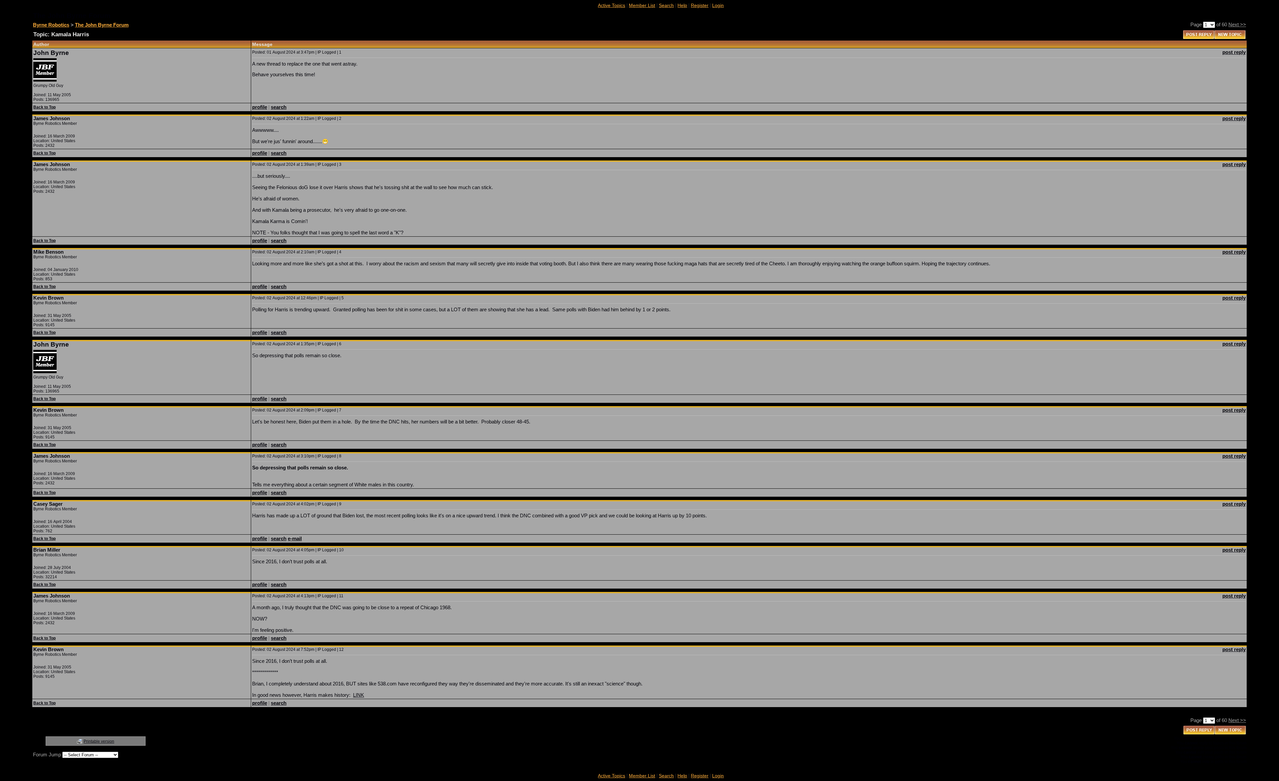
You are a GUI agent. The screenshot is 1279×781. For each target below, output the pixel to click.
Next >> (1237, 24)
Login (718, 5)
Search (666, 5)
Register (699, 5)
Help (682, 5)
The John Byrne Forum (102, 25)
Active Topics (611, 5)
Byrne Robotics (51, 25)
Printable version (99, 741)
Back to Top (44, 107)
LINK (358, 695)
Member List (642, 5)
